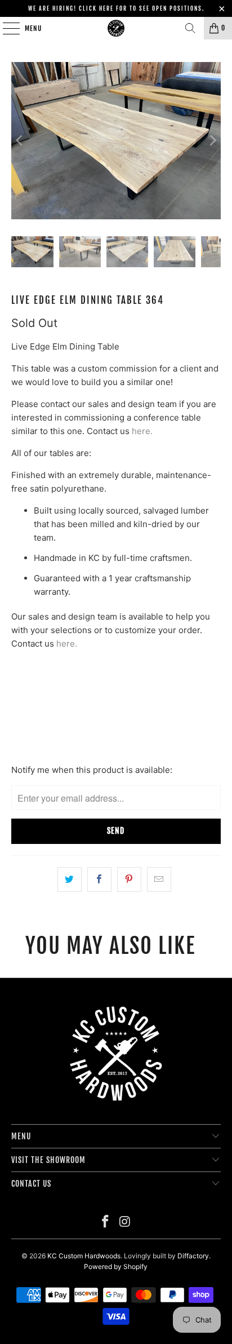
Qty (17, 665)
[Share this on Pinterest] (129, 879)
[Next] (212, 140)
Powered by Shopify (116, 1266)
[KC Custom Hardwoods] (116, 28)
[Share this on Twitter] (69, 879)
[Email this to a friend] (159, 879)
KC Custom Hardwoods (84, 1256)
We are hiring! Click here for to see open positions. (116, 8)
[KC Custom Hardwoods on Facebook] (105, 1222)
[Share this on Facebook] (99, 879)
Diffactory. (194, 1256)
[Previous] (20, 140)
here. (142, 431)
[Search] (190, 28)
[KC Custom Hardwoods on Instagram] (125, 1222)
